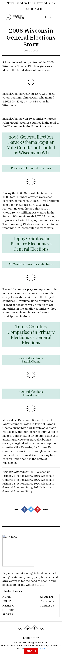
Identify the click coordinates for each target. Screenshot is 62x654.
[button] (52, 17)
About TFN (47, 596)
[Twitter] (27, 628)
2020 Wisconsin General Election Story (28, 485)
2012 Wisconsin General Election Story (28, 489)
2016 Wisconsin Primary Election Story (26, 474)
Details (41, 648)
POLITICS (8, 601)
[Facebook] (34, 628)
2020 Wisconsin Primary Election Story (28, 481)
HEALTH (8, 605)
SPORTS (7, 614)
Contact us (47, 605)
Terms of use (48, 601)
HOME (6, 596)
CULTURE (8, 610)
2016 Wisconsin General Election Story (28, 477)
